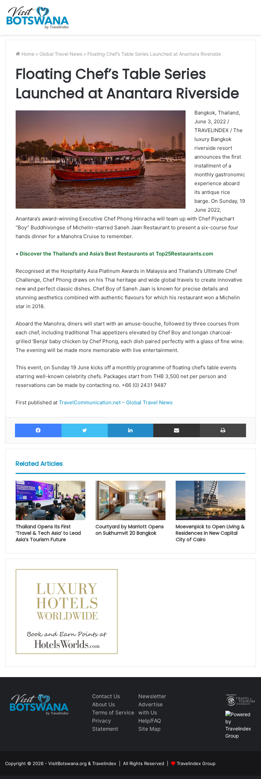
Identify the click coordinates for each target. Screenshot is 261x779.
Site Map (149, 729)
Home (27, 54)
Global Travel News (60, 54)
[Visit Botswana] (37, 17)
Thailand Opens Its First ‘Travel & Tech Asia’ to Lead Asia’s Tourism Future (48, 533)
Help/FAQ (149, 721)
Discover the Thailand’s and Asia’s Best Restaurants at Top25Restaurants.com (115, 253)
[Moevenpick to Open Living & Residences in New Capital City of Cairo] (210, 500)
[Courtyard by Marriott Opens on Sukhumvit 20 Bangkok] (130, 500)
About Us (103, 704)
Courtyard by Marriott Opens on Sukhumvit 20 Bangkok (129, 529)
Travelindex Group (196, 763)
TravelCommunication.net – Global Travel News (115, 402)
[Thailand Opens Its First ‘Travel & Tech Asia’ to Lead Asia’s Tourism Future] (50, 500)
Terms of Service (113, 712)
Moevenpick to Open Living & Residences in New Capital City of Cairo (210, 533)
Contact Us (106, 696)
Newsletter (152, 696)
